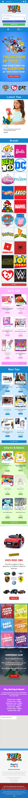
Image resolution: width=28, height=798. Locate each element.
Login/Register (9, 1)
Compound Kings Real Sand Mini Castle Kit (12, 129)
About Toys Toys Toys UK (14, 769)
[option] (14, 119)
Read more (7, 312)
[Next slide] (26, 118)
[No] (26, 794)
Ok (14, 796)
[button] (8, 29)
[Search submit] (14, 21)
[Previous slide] (2, 118)
